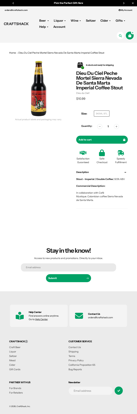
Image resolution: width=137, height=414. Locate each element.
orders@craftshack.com (16, 10)
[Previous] (13, 3)
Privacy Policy (76, 360)
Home (12, 52)
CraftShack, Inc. (23, 406)
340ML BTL (102, 113)
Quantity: (86, 126)
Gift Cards (14, 369)
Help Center (41, 319)
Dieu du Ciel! (83, 93)
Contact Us (74, 347)
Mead (12, 360)
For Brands (15, 388)
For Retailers (16, 392)
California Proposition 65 (81, 364)
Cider (12, 364)
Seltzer (13, 356)
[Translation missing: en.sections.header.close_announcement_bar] (132, 3)
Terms (71, 356)
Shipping (73, 351)
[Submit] (119, 391)
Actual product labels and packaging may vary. (38, 119)
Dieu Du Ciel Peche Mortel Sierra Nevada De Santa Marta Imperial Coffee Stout (61, 52)
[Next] (123, 3)
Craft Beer (14, 347)
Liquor (12, 351)
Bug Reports (75, 369)
